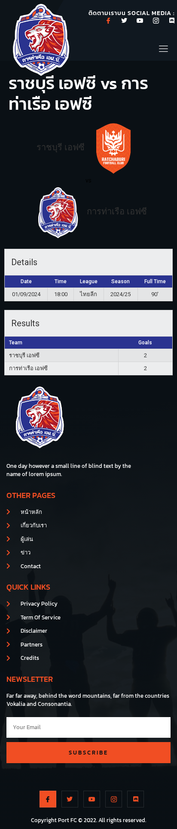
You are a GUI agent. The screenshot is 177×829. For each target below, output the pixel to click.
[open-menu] (164, 47)
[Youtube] (140, 21)
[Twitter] (124, 21)
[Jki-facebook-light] (108, 21)
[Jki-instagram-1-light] (156, 21)
